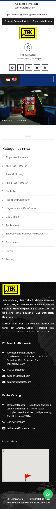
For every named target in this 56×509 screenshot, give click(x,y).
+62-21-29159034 (16, 369)
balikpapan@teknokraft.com (21, 428)
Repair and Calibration (18, 199)
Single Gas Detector (17, 157)
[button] (28, 477)
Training (10, 259)
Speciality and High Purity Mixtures (25, 233)
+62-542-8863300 (16, 422)
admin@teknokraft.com (34, 14)
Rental (9, 250)
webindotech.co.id (40, 502)
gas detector (13, 14)
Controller (11, 191)
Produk (21, 120)
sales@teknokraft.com (18, 376)
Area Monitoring (14, 174)
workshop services (25, 3)
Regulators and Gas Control (21, 208)
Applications (12, 225)
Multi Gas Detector (16, 166)
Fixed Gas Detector (17, 183)
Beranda (7, 120)
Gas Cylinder (13, 216)
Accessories (12, 242)
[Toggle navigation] (50, 79)
